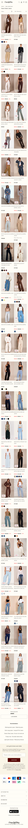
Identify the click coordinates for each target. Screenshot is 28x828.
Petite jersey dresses (19, 739)
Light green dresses (9, 739)
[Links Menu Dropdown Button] (2, 2)
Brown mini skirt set (19, 733)
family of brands (8, 766)
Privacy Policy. (18, 769)
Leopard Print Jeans (18, 730)
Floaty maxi (8, 736)
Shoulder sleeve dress (17, 736)
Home (2, 6)
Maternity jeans (19, 727)
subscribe (14, 760)
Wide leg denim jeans (10, 727)
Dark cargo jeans (9, 730)
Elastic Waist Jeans (9, 733)
